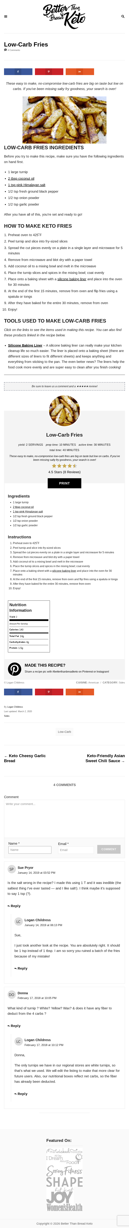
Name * (14, 843)
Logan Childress (15, 707)
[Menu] (5, 16)
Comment (11, 797)
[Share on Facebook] (18, 71)
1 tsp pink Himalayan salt (26, 185)
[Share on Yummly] (80, 71)
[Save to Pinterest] (49, 71)
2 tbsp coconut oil (21, 178)
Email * (63, 844)
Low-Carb (64, 731)
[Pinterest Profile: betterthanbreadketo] (16, 669)
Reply (16, 906)
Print (64, 483)
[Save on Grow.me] (100, 71)
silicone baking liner (71, 279)
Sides (7, 716)
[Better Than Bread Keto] (64, 16)
